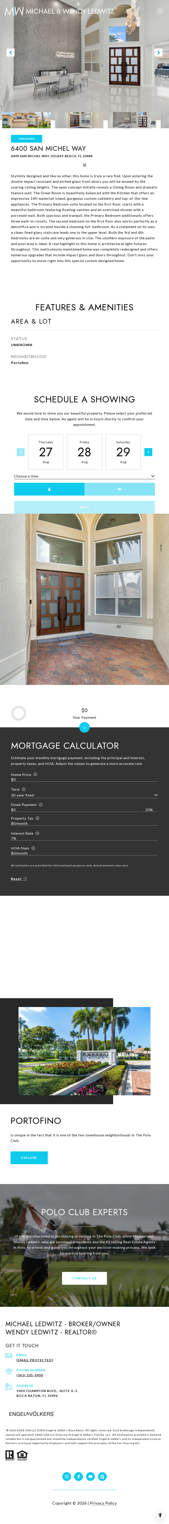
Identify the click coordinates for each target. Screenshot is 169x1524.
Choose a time (26, 476)
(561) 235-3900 (30, 1375)
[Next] (148, 452)
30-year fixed (22, 795)
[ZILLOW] (102, 1476)
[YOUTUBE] (90, 1476)
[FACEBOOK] (78, 1476)
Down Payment (24, 804)
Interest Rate (22, 833)
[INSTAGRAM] (66, 1476)
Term (15, 789)
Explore (29, 1158)
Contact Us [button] (84, 1278)
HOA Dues (20, 848)
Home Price (21, 774)
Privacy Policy (103, 1503)
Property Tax (22, 818)
